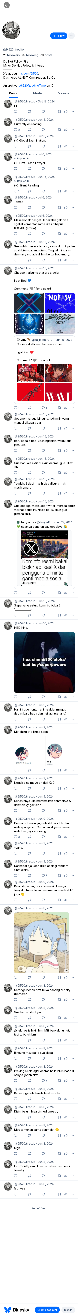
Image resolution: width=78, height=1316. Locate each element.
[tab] (13, 93)
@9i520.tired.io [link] (24, 101)
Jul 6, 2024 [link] (44, 154)
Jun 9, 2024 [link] (45, 705)
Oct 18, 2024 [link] (45, 101)
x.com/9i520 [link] (29, 73)
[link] (11, 55)
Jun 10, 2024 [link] (45, 623)
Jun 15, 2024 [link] (45, 176)
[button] (7, 5)
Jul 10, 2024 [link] (45, 136)
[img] (39, 15)
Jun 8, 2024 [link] (45, 119)
